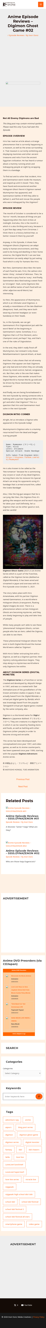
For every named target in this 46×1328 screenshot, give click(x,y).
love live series (12, 1179)
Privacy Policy (38, 1317)
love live (20, 1157)
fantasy (8, 1149)
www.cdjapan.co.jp (19, 1033)
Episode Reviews (16, 35)
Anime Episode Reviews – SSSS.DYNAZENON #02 (22, 852)
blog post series (25, 1127)
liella (7, 1157)
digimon (9, 1134)
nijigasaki (9, 1187)
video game (34, 1224)
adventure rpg (12, 1120)
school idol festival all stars (17, 1216)
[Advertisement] (23, 59)
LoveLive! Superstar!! (14, 1172)
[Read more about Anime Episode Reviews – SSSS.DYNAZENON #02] (23, 844)
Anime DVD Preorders (19, 970)
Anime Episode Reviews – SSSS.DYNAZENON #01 (22, 817)
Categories (8, 1068)
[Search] (39, 1096)
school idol (10, 1201)
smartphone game (13, 1224)
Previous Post (23, 779)
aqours (8, 1127)
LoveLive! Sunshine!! (14, 1164)
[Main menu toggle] (41, 4)
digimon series (12, 1142)
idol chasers (34, 1149)
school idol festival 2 (14, 1209)
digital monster (32, 1142)
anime (28, 1120)
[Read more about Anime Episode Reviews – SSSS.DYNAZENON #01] (23, 809)
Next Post (23, 786)
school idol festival (30, 1201)
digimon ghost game (28, 1134)
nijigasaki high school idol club (19, 1194)
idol (20, 1149)
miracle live (31, 1179)
